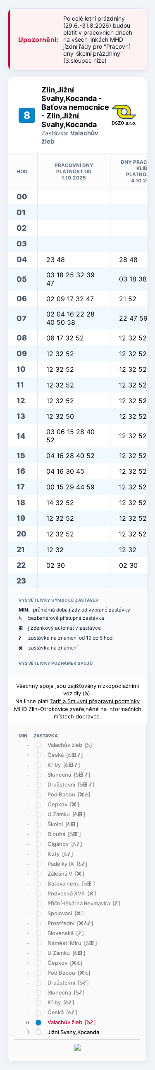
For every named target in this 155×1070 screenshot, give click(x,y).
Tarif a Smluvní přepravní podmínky (95, 701)
